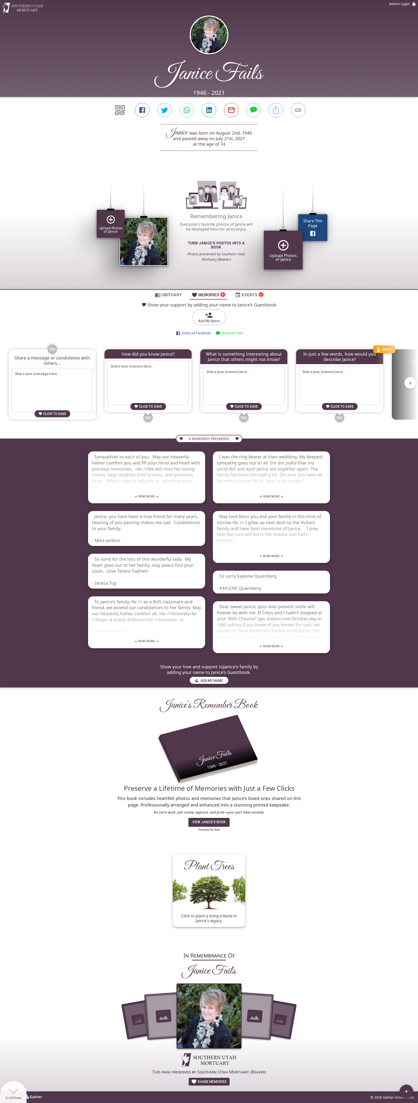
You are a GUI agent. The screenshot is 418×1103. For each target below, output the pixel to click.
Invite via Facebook (195, 333)
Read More (146, 496)
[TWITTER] (164, 110)
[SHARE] (276, 110)
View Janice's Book (209, 822)
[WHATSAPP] (186, 110)
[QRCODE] (120, 110)
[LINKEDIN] (209, 110)
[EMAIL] (231, 110)
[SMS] (253, 110)
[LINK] (298, 110)
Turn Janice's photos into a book (216, 245)
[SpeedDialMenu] (406, 1091)
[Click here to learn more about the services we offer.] (209, 1060)
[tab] (168, 295)
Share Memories (212, 1082)
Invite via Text (231, 333)
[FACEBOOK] (142, 110)
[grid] (209, 228)
